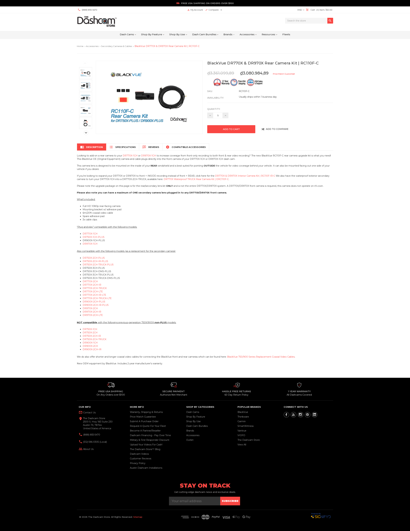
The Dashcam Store (249, 440)
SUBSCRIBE (230, 500)
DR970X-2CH (90, 308)
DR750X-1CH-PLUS (93, 237)
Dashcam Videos (139, 453)
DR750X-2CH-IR (92, 335)
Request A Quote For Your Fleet (148, 426)
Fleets (286, 34)
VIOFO (241, 435)
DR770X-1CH (130, 155)
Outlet (189, 440)
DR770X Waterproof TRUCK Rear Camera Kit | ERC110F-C (196, 179)
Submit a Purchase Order (144, 421)
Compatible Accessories (186, 147)
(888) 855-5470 (91, 434)
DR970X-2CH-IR (92, 311)
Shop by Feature (151, 34)
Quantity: (213, 109)
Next (86, 132)
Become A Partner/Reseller (145, 430)
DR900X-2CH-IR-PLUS (96, 305)
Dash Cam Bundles (204, 34)
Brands (227, 34)
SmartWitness (246, 426)
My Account (195, 9)
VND (300, 9)
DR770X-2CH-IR (92, 284)
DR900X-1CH (90, 342)
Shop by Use (177, 34)
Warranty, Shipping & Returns (146, 412)
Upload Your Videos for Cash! (146, 444)
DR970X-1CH (148, 155)
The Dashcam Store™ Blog (145, 449)
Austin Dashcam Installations (146, 467)
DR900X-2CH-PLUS (94, 301)
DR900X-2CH (90, 346)
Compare (213, 9)
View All (242, 444)
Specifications (122, 147)
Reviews (150, 147)
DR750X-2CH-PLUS (94, 257)
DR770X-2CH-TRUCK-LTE (97, 298)
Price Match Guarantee (143, 416)
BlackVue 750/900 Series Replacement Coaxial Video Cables (261, 356)
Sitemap (137, 517)
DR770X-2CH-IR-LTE (94, 294)
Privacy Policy (137, 463)
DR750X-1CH (90, 329)
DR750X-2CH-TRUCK (94, 339)
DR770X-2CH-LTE (93, 291)
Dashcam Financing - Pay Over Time (150, 435)
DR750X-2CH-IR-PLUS (95, 261)
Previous (85, 63)
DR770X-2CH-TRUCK (95, 288)
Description (91, 147)
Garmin (242, 421)
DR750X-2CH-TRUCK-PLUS (98, 264)
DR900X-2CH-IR (92, 349)
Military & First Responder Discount (149, 440)
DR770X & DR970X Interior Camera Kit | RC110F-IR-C (245, 175)
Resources (268, 34)
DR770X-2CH (90, 281)
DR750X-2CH (90, 332)
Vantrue (242, 430)
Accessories (247, 34)
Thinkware (243, 416)
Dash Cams (127, 34)
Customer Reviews (140, 458)
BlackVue (243, 412)
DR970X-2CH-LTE (93, 315)
